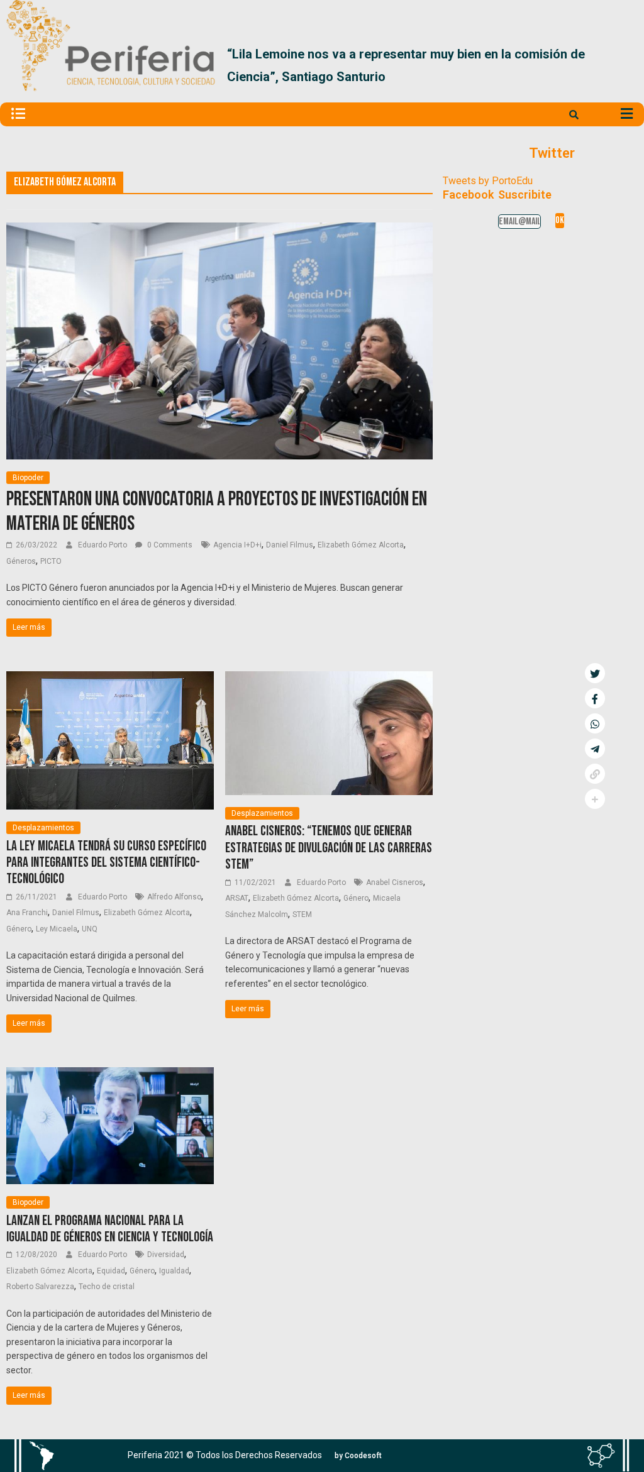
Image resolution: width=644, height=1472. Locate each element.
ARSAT (236, 898)
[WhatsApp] (595, 723)
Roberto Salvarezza (40, 1286)
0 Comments (168, 545)
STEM (302, 914)
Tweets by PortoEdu (488, 181)
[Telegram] (595, 749)
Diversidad (165, 1254)
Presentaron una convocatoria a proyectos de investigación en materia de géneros (216, 511)
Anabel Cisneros (394, 882)
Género (18, 929)
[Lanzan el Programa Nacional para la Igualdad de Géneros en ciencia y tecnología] (110, 1075)
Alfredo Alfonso (174, 897)
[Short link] (595, 774)
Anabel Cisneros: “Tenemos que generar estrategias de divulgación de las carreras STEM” (328, 848)
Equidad (111, 1270)
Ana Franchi (27, 912)
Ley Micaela (56, 929)
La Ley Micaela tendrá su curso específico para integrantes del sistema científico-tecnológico (106, 863)
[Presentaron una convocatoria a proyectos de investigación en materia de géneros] (219, 230)
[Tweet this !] (595, 673)
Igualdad (174, 1270)
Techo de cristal (107, 1286)
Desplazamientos (43, 827)
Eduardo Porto (103, 545)
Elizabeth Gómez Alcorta (361, 545)
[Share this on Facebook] (595, 698)
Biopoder (28, 477)
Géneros (21, 561)
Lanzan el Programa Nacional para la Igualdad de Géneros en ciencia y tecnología (109, 1229)
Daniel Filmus (289, 545)
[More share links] (595, 799)
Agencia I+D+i (237, 545)
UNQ (89, 929)
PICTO (51, 561)
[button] (622, 70)
